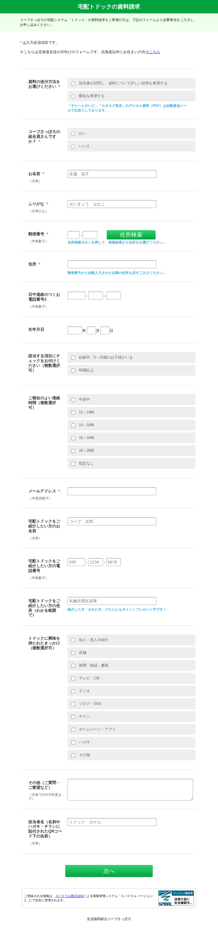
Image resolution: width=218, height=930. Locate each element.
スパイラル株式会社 (69, 896)
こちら (154, 52)
